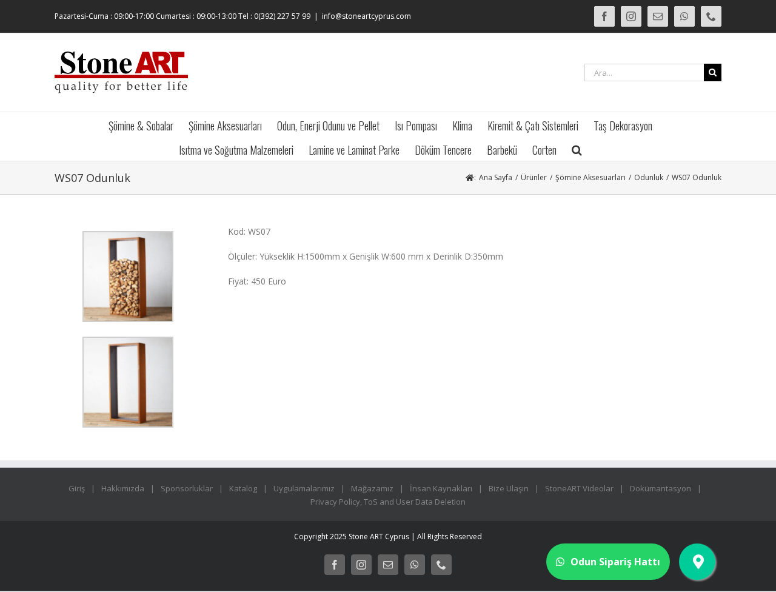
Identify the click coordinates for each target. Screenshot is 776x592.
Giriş (77, 488)
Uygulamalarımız (304, 488)
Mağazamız (372, 488)
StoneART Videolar (579, 488)
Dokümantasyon (660, 488)
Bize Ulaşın (509, 488)
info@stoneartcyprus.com (366, 16)
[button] (577, 148)
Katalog (243, 488)
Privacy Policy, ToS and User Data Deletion (388, 501)
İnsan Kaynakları (441, 488)
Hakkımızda (122, 488)
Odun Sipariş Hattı (615, 561)
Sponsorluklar (187, 488)
